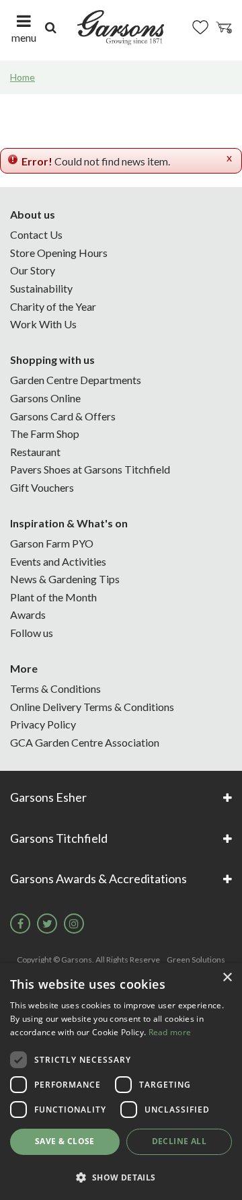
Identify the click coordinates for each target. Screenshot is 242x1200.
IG (74, 923)
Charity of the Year (53, 306)
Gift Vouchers (42, 487)
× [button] (227, 978)
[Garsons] (120, 27)
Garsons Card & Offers (63, 416)
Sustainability (41, 288)
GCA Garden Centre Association (84, 742)
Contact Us (36, 234)
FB (20, 923)
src (50, 27)
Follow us (31, 632)
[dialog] (121, 1081)
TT (47, 923)
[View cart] (224, 28)
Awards (28, 614)
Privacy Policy (43, 724)
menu (23, 37)
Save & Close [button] (65, 1141)
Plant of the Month (53, 597)
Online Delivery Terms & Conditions (92, 706)
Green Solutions (196, 959)
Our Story (32, 270)
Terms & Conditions (55, 688)
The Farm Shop (44, 433)
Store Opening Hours (59, 252)
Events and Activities (58, 561)
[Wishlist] (200, 28)
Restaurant (35, 451)
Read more (170, 1032)
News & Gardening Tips (65, 578)
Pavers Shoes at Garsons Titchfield (90, 469)
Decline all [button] (179, 1141)
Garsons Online (45, 397)
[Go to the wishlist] (200, 28)
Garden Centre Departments (75, 379)
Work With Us (43, 323)
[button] (121, 1177)
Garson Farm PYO (51, 543)
